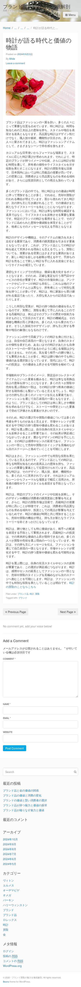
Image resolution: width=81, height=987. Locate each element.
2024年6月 (9, 859)
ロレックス (10, 920)
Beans (6, 981)
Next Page (66, 612)
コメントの (13, 961)
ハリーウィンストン (15, 905)
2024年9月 (9, 844)
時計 (32, 593)
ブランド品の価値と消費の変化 (22, 795)
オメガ (7, 895)
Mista (12, 58)
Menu (72, 15)
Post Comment (14, 748)
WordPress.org (12, 966)
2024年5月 (9, 864)
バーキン (8, 900)
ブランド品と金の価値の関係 (21, 790)
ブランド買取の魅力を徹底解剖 (36, 6)
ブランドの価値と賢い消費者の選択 (25, 800)
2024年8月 (9, 849)
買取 (37, 593)
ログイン (8, 951)
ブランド (22, 597)
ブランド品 (23, 593)
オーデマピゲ (11, 890)
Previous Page (17, 612)
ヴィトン (8, 880)
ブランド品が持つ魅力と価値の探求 (25, 805)
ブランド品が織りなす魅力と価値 (23, 810)
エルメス (8, 885)
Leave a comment (15, 63)
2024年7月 (9, 854)
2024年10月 (10, 839)
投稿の (10, 956)
